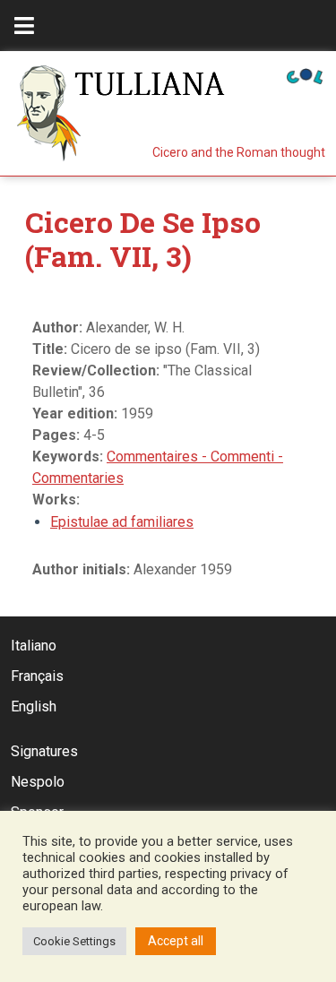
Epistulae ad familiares (122, 521)
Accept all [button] (175, 941)
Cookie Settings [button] (74, 941)
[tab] (24, 25)
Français (37, 676)
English (33, 706)
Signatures (44, 751)
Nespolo (38, 781)
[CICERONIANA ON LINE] (305, 74)
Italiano (33, 645)
